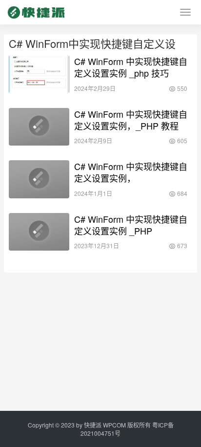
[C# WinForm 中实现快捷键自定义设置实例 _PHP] (39, 232)
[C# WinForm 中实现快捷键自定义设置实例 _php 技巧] (39, 74)
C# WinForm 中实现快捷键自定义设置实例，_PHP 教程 (130, 119)
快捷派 (92, 425)
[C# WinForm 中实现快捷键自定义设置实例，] (39, 179)
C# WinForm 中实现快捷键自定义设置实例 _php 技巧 (130, 67)
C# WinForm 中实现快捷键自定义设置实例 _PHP (130, 224)
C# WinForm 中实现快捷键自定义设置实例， (130, 172)
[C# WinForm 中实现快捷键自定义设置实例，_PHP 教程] (39, 127)
